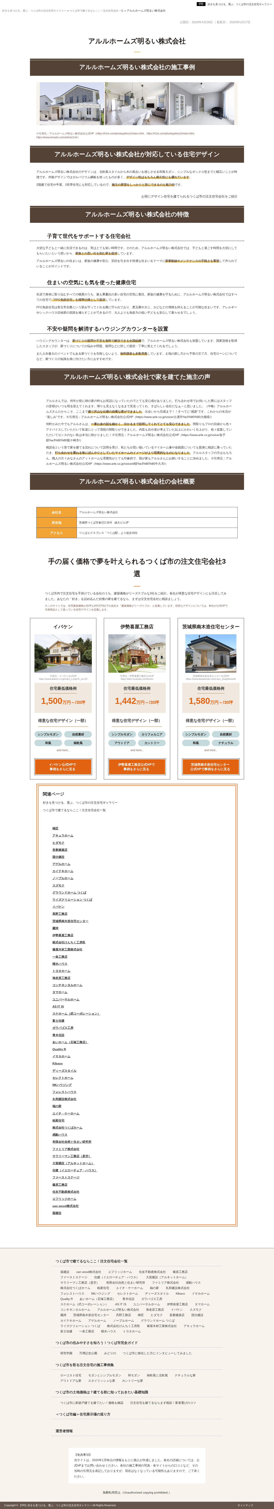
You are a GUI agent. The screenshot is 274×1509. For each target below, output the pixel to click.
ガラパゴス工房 (62, 1027)
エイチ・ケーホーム (65, 1113)
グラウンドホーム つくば (69, 892)
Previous (34, 654)
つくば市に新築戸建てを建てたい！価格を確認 (91, 1402)
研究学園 (66, 1353)
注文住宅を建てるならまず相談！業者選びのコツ (163, 1402)
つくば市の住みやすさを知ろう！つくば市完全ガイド (97, 1343)
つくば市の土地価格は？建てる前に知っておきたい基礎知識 (102, 1392)
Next (92, 654)
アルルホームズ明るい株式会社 (118, 1309)
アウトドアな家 (70, 1380)
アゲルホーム (61, 864)
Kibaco (57, 1063)
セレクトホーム (62, 1077)
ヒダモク (58, 842)
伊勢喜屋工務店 (62, 935)
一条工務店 (59, 956)
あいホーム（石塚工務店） (70, 1042)
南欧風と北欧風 (157, 1375)
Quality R (59, 1049)
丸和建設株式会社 (64, 1099)
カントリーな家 (132, 1380)
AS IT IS (58, 1006)
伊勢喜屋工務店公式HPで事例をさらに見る (136, 767)
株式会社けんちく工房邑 (68, 942)
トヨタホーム (61, 971)
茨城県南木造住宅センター (70, 921)
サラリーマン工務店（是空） (71, 1156)
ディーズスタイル (64, 1070)
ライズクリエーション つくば (72, 899)
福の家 (56, 1106)
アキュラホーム (62, 835)
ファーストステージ (65, 1177)
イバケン (58, 906)
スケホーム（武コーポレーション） (76, 1013)
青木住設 (58, 1035)
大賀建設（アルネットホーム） (73, 1163)
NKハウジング (62, 1085)
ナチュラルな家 (185, 1375)
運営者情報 (64, 1431)
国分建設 (58, 857)
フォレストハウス (64, 1092)
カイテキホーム (62, 871)
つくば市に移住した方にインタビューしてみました (157, 1353)
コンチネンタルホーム (67, 985)
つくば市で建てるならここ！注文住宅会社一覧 (74, 810)
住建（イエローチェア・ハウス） (74, 1170)
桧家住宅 (58, 1120)
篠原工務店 (59, 1184)
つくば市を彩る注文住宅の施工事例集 (85, 1365)
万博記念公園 (88, 1353)
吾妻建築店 (59, 850)
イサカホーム (61, 1056)
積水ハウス (59, 964)
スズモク (58, 885)
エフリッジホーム (64, 1199)
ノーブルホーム (62, 878)
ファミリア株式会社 (65, 1149)
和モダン (134, 1375)
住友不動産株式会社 (65, 1191)
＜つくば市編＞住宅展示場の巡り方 (83, 1414)
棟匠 (55, 828)
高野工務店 (59, 913)
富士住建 (58, 1020)
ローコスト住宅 (70, 1375)
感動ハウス (59, 1134)
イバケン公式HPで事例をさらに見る (62, 767)
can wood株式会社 (65, 1206)
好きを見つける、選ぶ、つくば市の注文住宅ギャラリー (240, 4)
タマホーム (59, 992)
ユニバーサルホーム (65, 999)
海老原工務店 (61, 978)
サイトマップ (245, 1505)
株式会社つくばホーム (67, 1127)
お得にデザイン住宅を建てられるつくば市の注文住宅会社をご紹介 (189, 196)
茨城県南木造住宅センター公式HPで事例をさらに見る (210, 767)
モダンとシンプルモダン (104, 1375)
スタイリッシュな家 (101, 1380)
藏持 (55, 928)
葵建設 (56, 1213)
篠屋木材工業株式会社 (67, 949)
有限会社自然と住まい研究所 (71, 1141)
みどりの (110, 1353)
